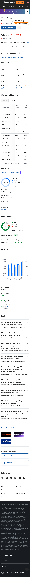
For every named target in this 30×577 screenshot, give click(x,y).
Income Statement (16, 46)
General (4, 42)
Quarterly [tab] (12, 100)
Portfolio (3, 493)
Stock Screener (11, 6)
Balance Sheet (6, 128)
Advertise (19, 490)
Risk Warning (4, 566)
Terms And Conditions (6, 555)
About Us (18, 486)
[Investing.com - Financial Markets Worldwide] (9, 2)
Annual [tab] (5, 100)
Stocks (4, 6)
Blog (2, 486)
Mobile (3, 490)
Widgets (3, 497)
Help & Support (20, 493)
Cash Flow (5, 142)
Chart (10, 42)
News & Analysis (19, 42)
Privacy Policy (4, 560)
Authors (18, 497)
